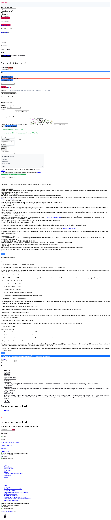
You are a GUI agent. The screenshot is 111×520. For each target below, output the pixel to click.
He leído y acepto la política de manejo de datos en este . (22, 172)
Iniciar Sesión (6, 18)
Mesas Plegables (92, 384)
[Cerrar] (1, 6)
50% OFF (7, 374)
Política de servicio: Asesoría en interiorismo (17, 499)
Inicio (5, 485)
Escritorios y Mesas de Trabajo (51, 395)
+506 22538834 (7, 445)
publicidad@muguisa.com (10, 442)
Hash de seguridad (7, 7)
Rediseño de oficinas (10, 494)
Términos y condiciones (11, 500)
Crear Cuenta (6, 25)
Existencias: (4, 68)
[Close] (1, 136)
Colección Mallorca (46, 389)
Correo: (3, 106)
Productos (7, 470)
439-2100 (4, 448)
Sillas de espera (52, 397)
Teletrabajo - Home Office (92, 397)
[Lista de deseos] (1, 364)
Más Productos (9, 392)
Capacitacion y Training (11, 384)
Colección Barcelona (10, 389)
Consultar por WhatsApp (9, 93)
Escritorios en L (57, 384)
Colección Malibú (34, 389)
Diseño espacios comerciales (13, 489)
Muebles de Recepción (86, 395)
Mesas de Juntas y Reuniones (70, 395)
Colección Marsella (58, 389)
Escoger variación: (6, 69)
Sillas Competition (9, 390)
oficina (6, 477)
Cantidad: (3, 109)
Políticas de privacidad (11, 495)
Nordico (6, 398)
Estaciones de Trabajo (80, 384)
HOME (8, 370)
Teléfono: (3, 107)
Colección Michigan (70, 389)
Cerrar (2, 126)
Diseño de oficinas (10, 490)
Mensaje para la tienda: (8, 117)
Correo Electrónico (7, 11)
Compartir (4, 90)
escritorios (7, 475)
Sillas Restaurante (41, 397)
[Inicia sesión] (1, 362)
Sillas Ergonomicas (20, 397)
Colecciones (8, 385)
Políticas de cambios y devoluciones (15, 497)
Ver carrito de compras (18, 56)
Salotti (6, 400)
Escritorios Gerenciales (45, 384)
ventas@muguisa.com (69, 228)
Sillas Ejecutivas (9, 397)
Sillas (6, 472)
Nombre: (3, 102)
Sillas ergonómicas (10, 377)
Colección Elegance (23, 389)
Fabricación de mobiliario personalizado (16, 492)
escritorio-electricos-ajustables (13, 473)
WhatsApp (7, 402)
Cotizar (3, 87)
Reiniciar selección (7, 76)
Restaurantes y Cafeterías (102, 395)
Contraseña (4, 14)
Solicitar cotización (11, 126)
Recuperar (5, 32)
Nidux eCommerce (7, 511)
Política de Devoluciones (53, 217)
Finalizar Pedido (6, 56)
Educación (38, 395)
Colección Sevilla (81, 389)
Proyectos (7, 372)
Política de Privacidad (7, 199)
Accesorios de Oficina (11, 395)
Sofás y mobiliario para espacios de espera (70, 397)
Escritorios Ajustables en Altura (28, 384)
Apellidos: (4, 104)
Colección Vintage (103, 389)
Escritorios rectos (67, 384)
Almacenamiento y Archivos (26, 395)
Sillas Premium (31, 397)
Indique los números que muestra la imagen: (14, 124)
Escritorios (7, 380)
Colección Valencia (92, 389)
